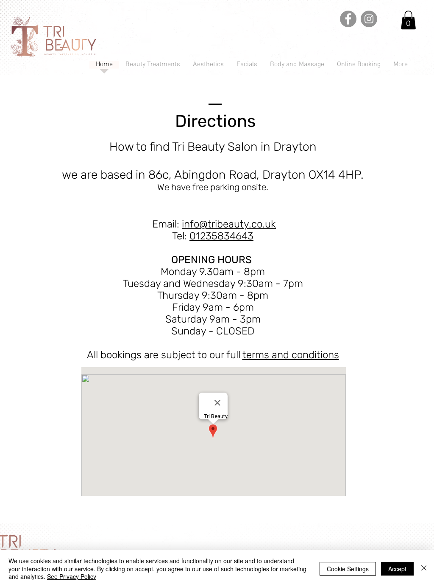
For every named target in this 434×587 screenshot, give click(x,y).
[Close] (424, 568)
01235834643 (221, 236)
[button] (408, 20)
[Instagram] (369, 19)
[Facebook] (348, 19)
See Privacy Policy (71, 576)
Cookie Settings (348, 569)
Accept (397, 569)
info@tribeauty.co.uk (229, 224)
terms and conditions (290, 355)
